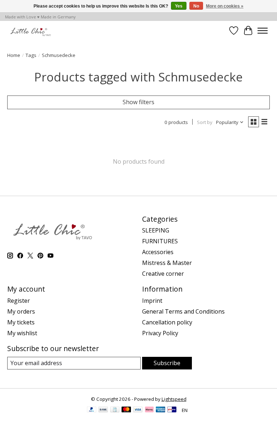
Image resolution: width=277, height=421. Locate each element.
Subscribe (167, 363)
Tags (31, 55)
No (196, 6)
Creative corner (163, 274)
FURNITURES (160, 241)
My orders (21, 311)
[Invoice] (114, 410)
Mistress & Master (167, 263)
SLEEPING (155, 230)
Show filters (138, 102)
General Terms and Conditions (183, 311)
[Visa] (137, 410)
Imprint (152, 301)
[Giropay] (171, 410)
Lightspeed (174, 399)
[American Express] (160, 410)
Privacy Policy (160, 333)
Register (18, 301)
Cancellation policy (167, 322)
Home (13, 55)
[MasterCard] (126, 410)
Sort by (204, 122)
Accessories (157, 252)
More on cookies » (224, 6)
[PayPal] (91, 410)
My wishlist (22, 333)
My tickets (21, 322)
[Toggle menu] (262, 30)
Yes (179, 6)
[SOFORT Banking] (149, 410)
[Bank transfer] (103, 410)
